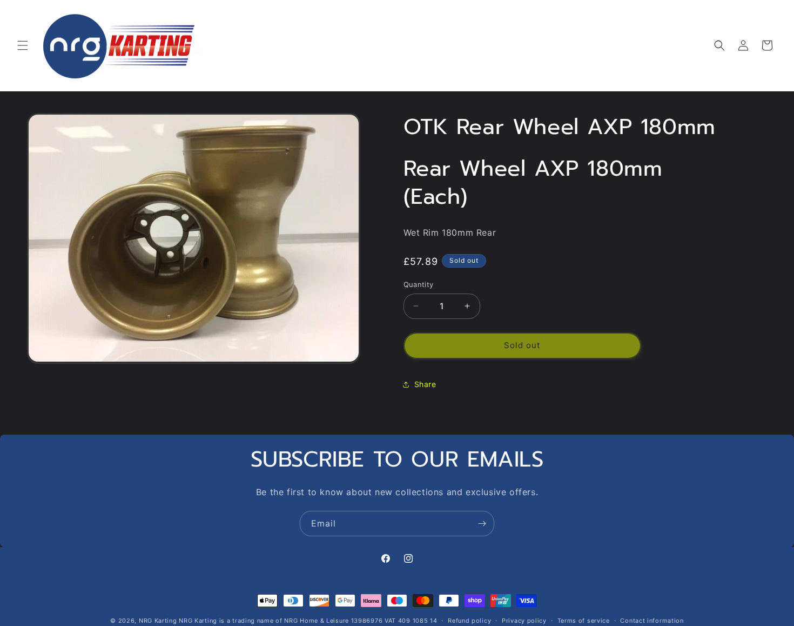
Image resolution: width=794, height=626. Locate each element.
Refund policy (469, 620)
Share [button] (425, 384)
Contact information (651, 620)
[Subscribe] (482, 523)
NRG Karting (158, 620)
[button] (23, 45)
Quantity (418, 284)
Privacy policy (524, 620)
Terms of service (583, 620)
